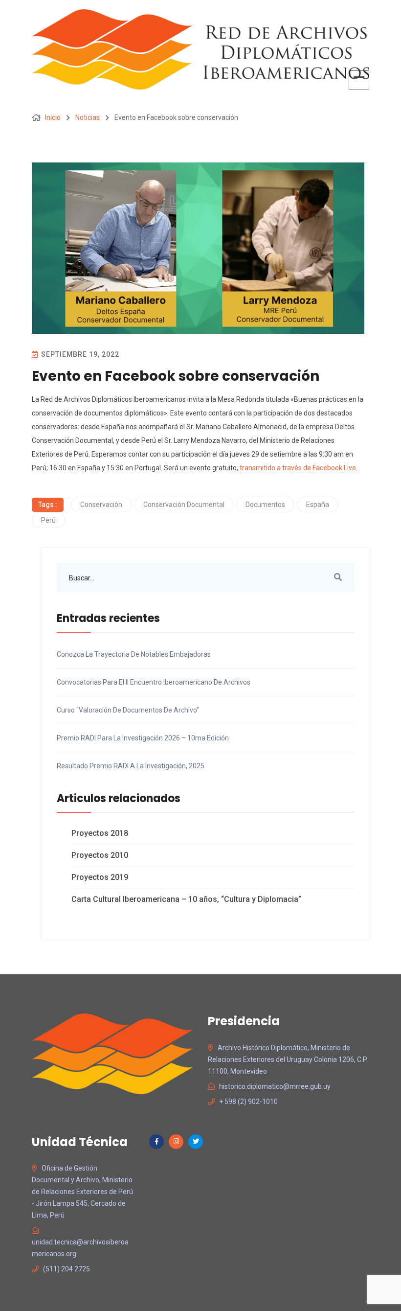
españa (317, 504)
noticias (87, 117)
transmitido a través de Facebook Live (298, 468)
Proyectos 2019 (99, 877)
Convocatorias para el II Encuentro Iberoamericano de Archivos (153, 682)
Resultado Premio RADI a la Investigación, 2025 (130, 766)
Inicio (53, 117)
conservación (101, 504)
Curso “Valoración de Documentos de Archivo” (128, 710)
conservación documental (183, 504)
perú (48, 520)
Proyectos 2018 (99, 833)
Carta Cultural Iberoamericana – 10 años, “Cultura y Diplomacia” (186, 899)
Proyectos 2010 (99, 855)
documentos (265, 504)
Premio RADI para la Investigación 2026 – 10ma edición (143, 738)
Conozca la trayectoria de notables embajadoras (134, 654)
